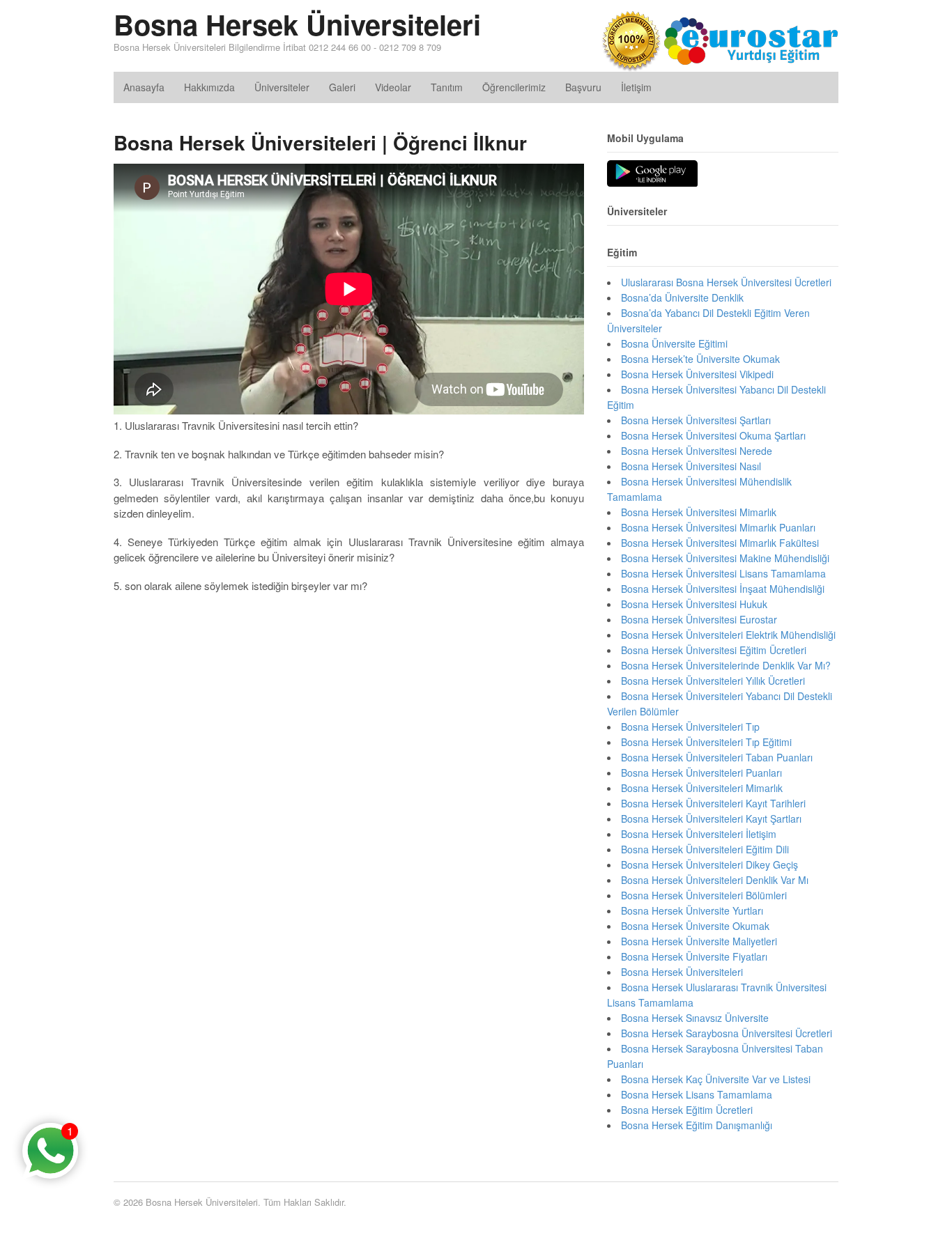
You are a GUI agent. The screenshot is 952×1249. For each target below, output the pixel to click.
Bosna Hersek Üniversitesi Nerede (696, 451)
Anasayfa (143, 87)
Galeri (342, 87)
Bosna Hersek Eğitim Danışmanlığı (696, 1125)
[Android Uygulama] (652, 174)
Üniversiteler (281, 87)
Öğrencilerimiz (514, 87)
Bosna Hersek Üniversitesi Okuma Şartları (713, 435)
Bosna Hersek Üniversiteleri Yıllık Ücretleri (713, 681)
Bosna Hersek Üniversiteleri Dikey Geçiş (709, 864)
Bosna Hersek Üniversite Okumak (695, 926)
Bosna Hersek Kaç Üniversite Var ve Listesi (716, 1079)
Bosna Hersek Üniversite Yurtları (692, 910)
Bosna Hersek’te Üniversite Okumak (700, 359)
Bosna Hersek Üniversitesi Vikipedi (697, 374)
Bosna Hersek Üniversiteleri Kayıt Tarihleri (713, 803)
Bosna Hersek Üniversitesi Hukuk (694, 604)
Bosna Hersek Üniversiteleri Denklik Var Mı (714, 880)
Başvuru (583, 87)
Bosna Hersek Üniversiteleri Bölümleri (704, 895)
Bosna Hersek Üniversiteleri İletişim (698, 834)
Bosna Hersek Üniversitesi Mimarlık (698, 512)
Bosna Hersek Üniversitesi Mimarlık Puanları (718, 527)
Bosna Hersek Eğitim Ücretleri (687, 1110)
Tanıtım (447, 87)
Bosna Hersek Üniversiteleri (297, 24)
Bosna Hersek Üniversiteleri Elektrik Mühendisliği (728, 635)
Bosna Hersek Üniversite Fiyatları (694, 956)
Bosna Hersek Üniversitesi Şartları (696, 420)
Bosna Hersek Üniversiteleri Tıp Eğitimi (706, 742)
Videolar (393, 87)
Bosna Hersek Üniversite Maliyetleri (699, 941)
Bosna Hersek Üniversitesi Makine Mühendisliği (725, 558)
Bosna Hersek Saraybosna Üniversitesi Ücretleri (726, 1033)
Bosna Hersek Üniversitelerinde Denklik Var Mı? (726, 665)
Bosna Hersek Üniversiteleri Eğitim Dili (705, 849)
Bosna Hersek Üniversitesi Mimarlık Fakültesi (720, 543)
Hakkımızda (209, 87)
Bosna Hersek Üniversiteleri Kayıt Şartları (711, 818)
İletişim (636, 87)
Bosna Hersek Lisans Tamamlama (696, 1094)
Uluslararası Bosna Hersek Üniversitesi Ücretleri (726, 282)
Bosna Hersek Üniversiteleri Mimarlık (702, 788)
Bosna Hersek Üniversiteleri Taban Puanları (717, 757)
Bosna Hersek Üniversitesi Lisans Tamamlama (723, 573)
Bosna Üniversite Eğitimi (674, 343)
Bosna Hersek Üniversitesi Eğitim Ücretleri (713, 650)
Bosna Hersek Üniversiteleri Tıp (690, 727)
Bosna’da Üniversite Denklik (682, 297)
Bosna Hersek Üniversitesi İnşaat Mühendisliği (722, 589)
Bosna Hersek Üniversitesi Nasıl (691, 466)
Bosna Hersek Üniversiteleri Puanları (701, 772)
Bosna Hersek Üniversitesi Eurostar (699, 619)
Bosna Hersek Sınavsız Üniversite (695, 1018)
